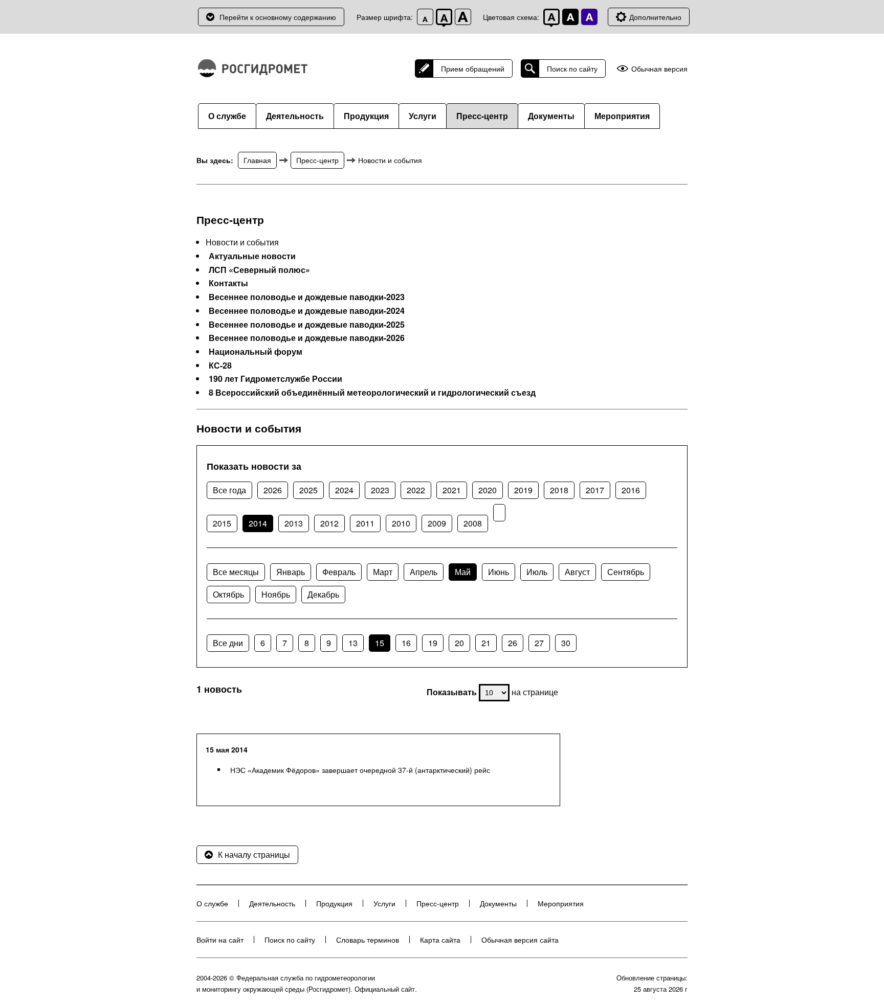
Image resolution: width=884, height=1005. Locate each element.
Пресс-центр (482, 116)
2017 (595, 490)
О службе (227, 116)
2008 (472, 523)
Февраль (339, 572)
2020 (487, 490)
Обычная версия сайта (520, 939)
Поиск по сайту (572, 68)
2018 (559, 490)
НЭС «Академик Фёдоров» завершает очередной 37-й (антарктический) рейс (360, 770)
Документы (551, 116)
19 (432, 643)
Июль (536, 572)
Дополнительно (655, 17)
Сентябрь (625, 572)
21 (486, 643)
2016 (631, 490)
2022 (416, 490)
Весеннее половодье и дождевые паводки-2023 (307, 297)
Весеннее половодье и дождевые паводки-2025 (307, 324)
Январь (290, 572)
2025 (308, 490)
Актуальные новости (252, 256)
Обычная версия (659, 69)
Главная (257, 160)
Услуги (422, 116)
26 (512, 643)
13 (353, 643)
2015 (222, 523)
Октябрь (228, 594)
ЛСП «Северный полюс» (259, 270)
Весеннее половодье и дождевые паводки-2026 (307, 338)
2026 (272, 490)
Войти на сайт (220, 939)
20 (459, 643)
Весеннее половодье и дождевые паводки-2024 (307, 310)
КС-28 (220, 365)
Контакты (228, 283)
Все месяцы (236, 572)
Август (577, 572)
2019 (523, 490)
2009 (437, 523)
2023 (380, 490)
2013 (293, 523)
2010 (401, 523)
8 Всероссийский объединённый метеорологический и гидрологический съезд (372, 392)
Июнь (498, 572)
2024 (344, 490)
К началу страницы (254, 854)
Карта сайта (440, 939)
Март (382, 572)
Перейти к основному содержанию (277, 17)
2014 (258, 523)
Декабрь (323, 594)
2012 (329, 523)
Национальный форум (255, 351)
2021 (452, 490)
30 (565, 643)
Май (463, 572)
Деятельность (295, 116)
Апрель (423, 572)
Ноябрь (275, 594)
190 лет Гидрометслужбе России (275, 378)
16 (406, 643)
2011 (365, 523)
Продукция (366, 116)
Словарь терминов (367, 939)
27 (539, 643)
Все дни (228, 643)
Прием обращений (472, 68)
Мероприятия (622, 116)
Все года (229, 490)
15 (379, 643)
